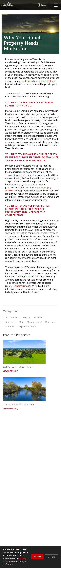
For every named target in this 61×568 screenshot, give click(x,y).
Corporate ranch (26, 326)
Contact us (19, 285)
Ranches (50, 322)
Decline (51, 557)
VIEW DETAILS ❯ (11, 371)
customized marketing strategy (38, 81)
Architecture (12, 317)
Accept (37, 557)
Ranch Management (30, 322)
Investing (10, 322)
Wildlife (9, 326)
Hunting (38, 317)
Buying (27, 317)
